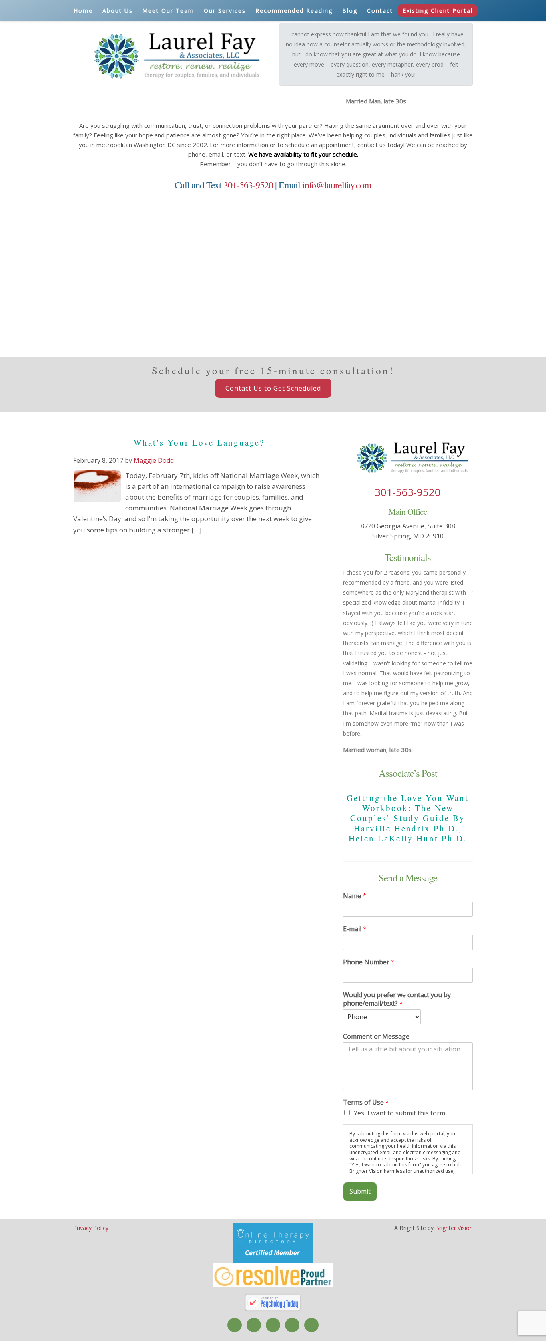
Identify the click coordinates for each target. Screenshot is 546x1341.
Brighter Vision (454, 1228)
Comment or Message (376, 1036)
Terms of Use (366, 1102)
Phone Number (369, 962)
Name (354, 896)
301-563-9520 (248, 185)
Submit (360, 1191)
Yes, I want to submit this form (399, 1113)
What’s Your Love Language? (199, 442)
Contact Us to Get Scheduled (273, 388)
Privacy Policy (90, 1228)
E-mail (355, 929)
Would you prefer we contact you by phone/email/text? (397, 999)
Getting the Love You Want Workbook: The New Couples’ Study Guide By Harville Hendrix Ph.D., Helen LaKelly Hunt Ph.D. (408, 818)
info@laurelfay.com (336, 185)
